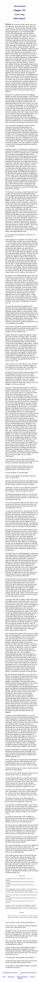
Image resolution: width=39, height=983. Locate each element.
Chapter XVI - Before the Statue (28, 972)
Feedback (20, 978)
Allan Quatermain (19, 6)
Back (4, 976)
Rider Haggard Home (22, 976)
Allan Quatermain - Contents (10, 972)
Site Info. (32, 976)
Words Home (11, 976)
